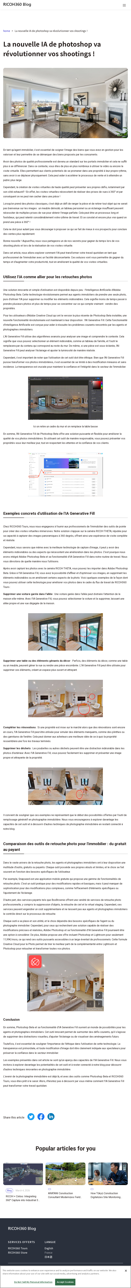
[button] (124, 5)
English (49, 1248)
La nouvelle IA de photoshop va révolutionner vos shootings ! (51, 31)
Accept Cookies (65, 1282)
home (6, 31)
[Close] (125, 1270)
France (48, 1252)
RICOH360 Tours (17, 1248)
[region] (65, 1277)
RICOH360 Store (17, 1252)
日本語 (48, 1256)
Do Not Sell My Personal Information (33, 1282)
